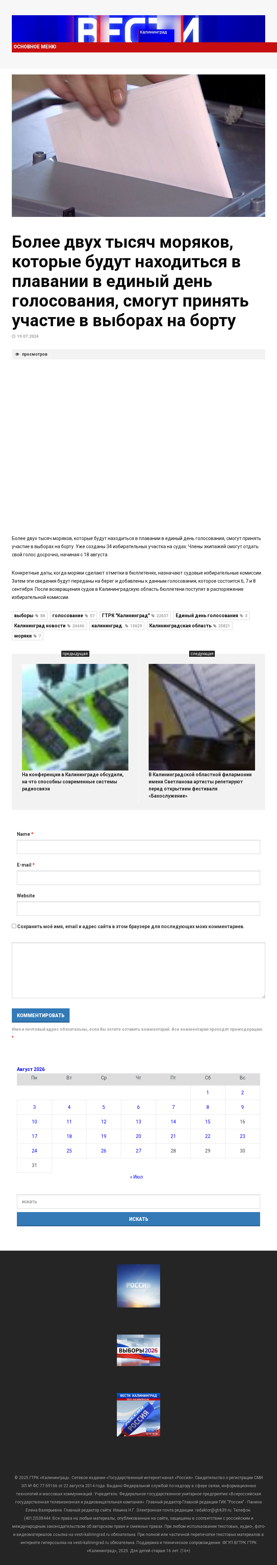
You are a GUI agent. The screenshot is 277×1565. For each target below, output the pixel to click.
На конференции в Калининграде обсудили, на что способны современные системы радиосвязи (73, 781)
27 (138, 1151)
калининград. (117, 625)
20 (138, 1136)
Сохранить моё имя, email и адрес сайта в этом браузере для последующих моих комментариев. (131, 926)
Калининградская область (189, 625)
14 (173, 1121)
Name (25, 834)
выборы (29, 615)
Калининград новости (49, 625)
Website (26, 895)
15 (207, 1121)
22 (207, 1136)
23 (242, 1136)
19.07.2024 (28, 336)
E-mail (26, 865)
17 (34, 1136)
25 (69, 1151)
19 (103, 1136)
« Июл (136, 1177)
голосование (73, 615)
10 (34, 1121)
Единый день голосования (211, 615)
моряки (27, 636)
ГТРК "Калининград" (135, 615)
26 (103, 1151)
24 (34, 1151)
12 (103, 1121)
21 (173, 1136)
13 (138, 1121)
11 (69, 1121)
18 (69, 1136)
